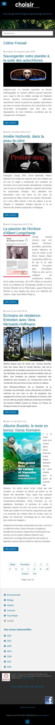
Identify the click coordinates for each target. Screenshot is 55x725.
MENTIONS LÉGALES (27, 707)
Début (12, 564)
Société (10, 621)
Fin (34, 574)
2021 (9, 641)
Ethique (10, 600)
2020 (9, 646)
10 (47, 569)
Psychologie (12, 615)
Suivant (25, 574)
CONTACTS (46, 14)
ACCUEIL (7, 14)
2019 (9, 651)
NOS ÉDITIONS (32, 14)
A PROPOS (18, 14)
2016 (9, 667)
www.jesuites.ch (28, 678)
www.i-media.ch (43, 715)
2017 (9, 661)
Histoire (10, 605)
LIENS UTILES (17, 686)
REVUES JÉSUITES (35, 686)
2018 (9, 656)
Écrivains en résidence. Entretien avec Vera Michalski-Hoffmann (22, 320)
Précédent (24, 564)
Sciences (11, 610)
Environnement (13, 595)
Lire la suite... (11, 123)
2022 (9, 636)
